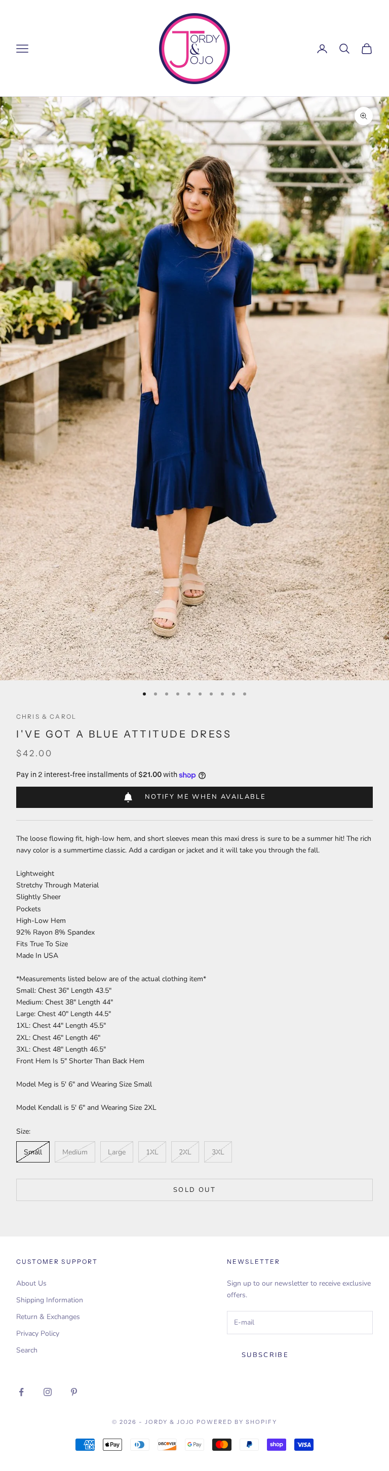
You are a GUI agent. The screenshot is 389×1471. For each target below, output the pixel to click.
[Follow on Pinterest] (74, 1392)
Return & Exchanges (48, 1317)
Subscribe (265, 1355)
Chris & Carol (46, 716)
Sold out (194, 1189)
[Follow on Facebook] (21, 1392)
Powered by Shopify (237, 1421)
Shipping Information (49, 1300)
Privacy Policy (37, 1333)
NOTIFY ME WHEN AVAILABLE (205, 796)
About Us (31, 1283)
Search (26, 1350)
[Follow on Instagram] (48, 1392)
